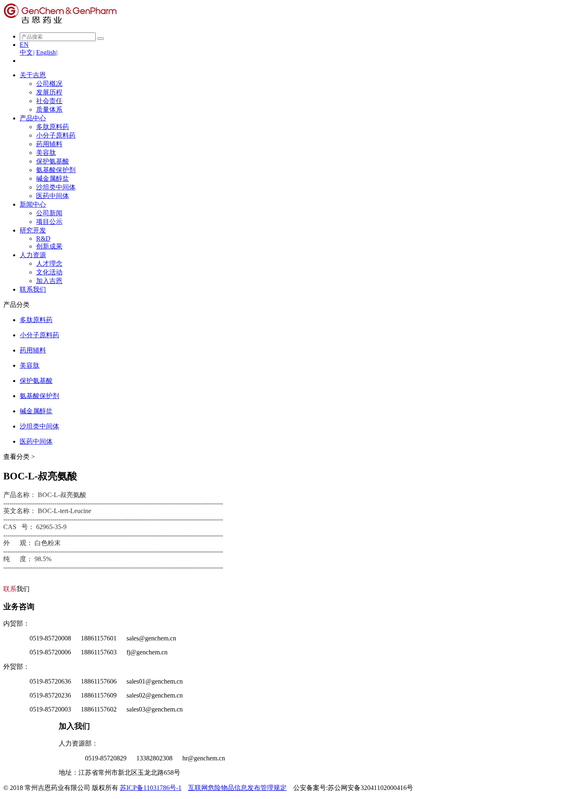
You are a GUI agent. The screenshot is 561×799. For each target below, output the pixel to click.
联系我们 (33, 289)
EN (24, 44)
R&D (43, 238)
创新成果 (49, 246)
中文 (27, 52)
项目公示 (49, 221)
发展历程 (49, 92)
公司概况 (49, 83)
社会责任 (49, 100)
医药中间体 (52, 195)
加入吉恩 (49, 280)
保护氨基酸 (52, 161)
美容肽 (46, 152)
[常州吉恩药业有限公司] (60, 21)
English (46, 52)
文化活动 (49, 272)
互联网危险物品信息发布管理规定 (237, 787)
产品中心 (33, 118)
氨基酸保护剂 (56, 169)
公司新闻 (49, 213)
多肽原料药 (52, 126)
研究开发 (33, 230)
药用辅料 (49, 143)
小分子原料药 (56, 135)
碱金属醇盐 (52, 178)
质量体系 (49, 109)
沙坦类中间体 (56, 187)
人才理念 (49, 263)
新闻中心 (33, 204)
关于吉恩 (33, 74)
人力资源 (33, 254)
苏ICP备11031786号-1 (151, 787)
